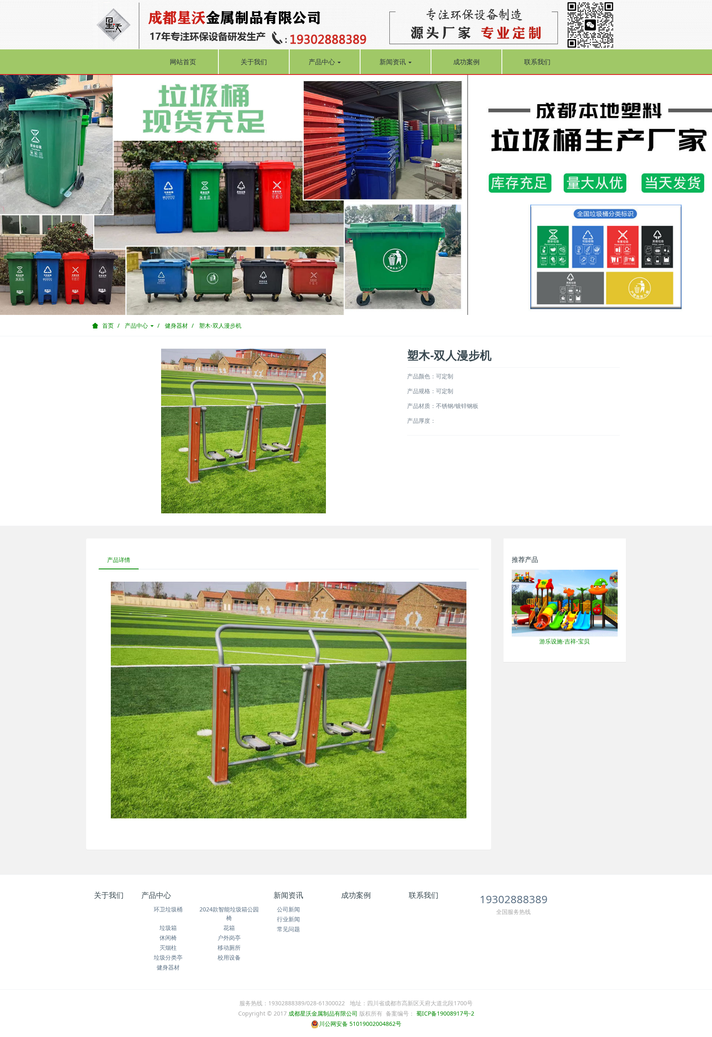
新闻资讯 (393, 61)
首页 (108, 325)
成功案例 (466, 61)
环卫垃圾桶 (168, 909)
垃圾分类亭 (168, 957)
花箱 (229, 928)
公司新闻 (288, 909)
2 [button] (351, 302)
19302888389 (514, 899)
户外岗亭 (229, 937)
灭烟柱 (168, 947)
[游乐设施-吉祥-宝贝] (565, 602)
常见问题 (288, 929)
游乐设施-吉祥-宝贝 (564, 641)
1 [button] (341, 302)
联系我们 (537, 61)
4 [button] (371, 302)
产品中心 (323, 61)
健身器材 (176, 325)
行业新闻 (288, 919)
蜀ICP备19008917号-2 (444, 1013)
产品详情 (118, 560)
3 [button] (361, 302)
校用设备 (229, 957)
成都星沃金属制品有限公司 (323, 1013)
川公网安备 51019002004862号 (360, 1024)
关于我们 (254, 61)
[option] (356, 194)
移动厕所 (229, 947)
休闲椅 (168, 937)
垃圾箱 (168, 928)
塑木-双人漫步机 (220, 325)
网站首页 (183, 61)
